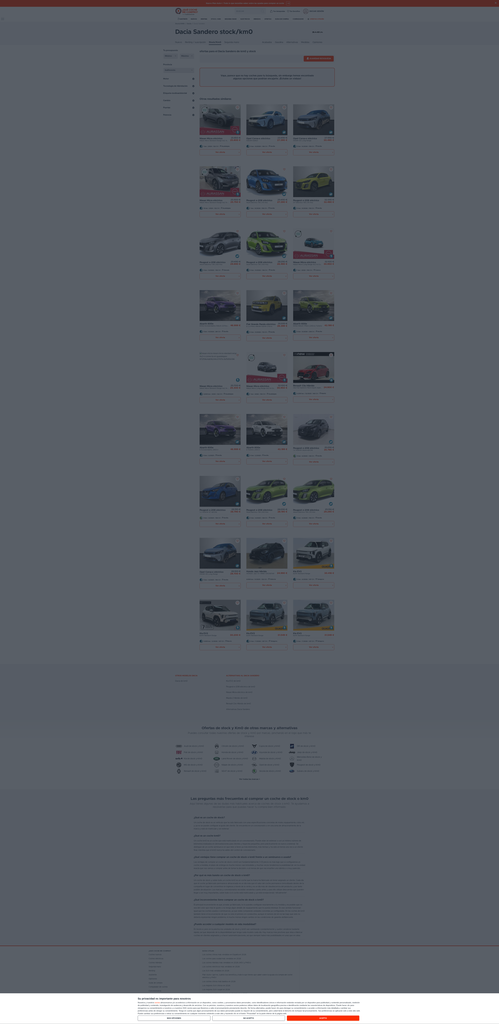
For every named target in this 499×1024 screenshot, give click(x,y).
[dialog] (249, 1008)
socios (157, 1002)
